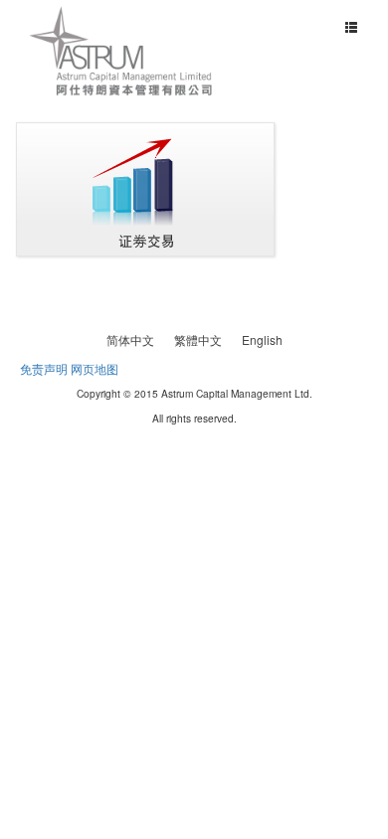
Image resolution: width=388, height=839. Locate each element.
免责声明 (44, 368)
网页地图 (94, 368)
